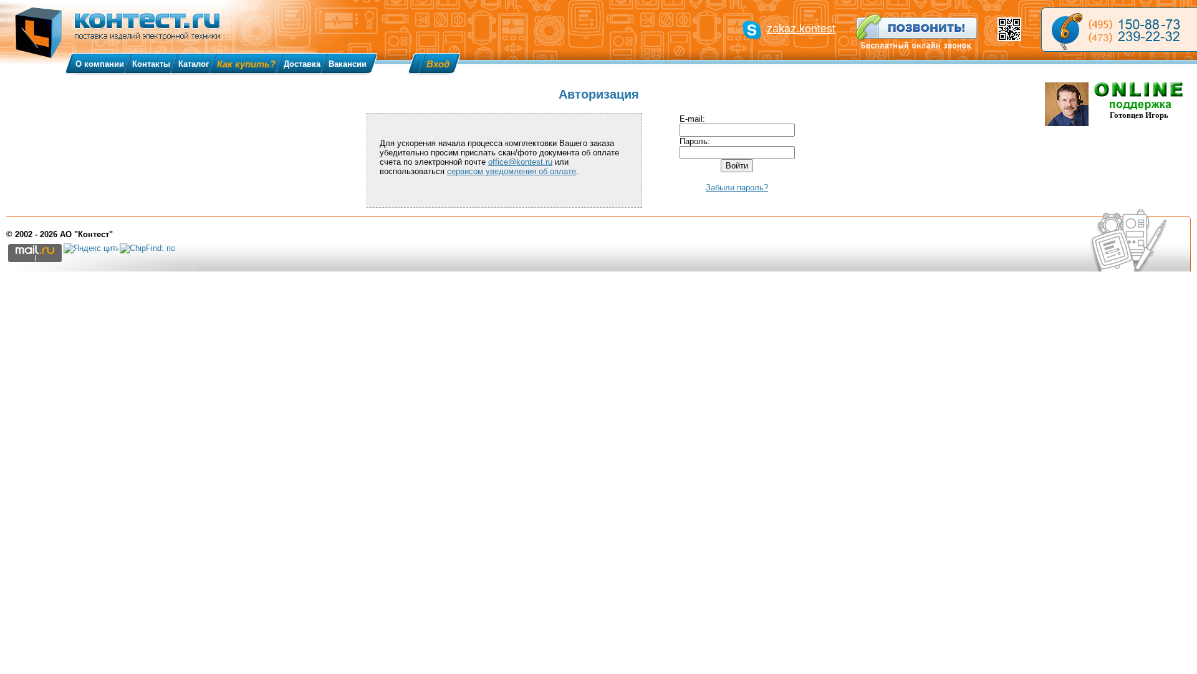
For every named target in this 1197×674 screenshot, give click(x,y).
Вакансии (348, 64)
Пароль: (695, 141)
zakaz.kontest (801, 28)
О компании (99, 64)
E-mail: (692, 119)
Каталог (193, 64)
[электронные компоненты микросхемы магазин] (1119, 29)
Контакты (151, 64)
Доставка (302, 64)
